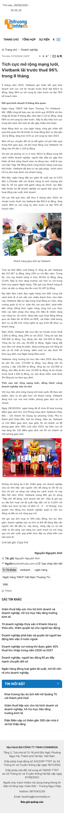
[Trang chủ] (16, 23)
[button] (57, 56)
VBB (5, 584)
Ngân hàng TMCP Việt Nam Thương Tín (26, 577)
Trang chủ (11, 39)
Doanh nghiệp (29, 49)
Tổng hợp (29, 39)
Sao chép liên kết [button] (51, 563)
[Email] (54, 56)
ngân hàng (41, 569)
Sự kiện (44, 39)
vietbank (25, 569)
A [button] (40, 56)
